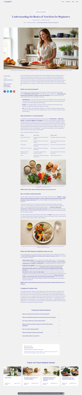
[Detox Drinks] (12, 376)
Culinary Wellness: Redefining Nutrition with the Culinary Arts (42, 189)
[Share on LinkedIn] (11, 91)
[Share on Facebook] (5, 91)
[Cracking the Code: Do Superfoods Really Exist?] (69, 376)
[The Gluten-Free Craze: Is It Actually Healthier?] (31, 376)
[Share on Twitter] (8, 91)
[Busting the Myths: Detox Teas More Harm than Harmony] (50, 376)
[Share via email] (14, 91)
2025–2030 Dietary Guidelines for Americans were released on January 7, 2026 (40, 255)
